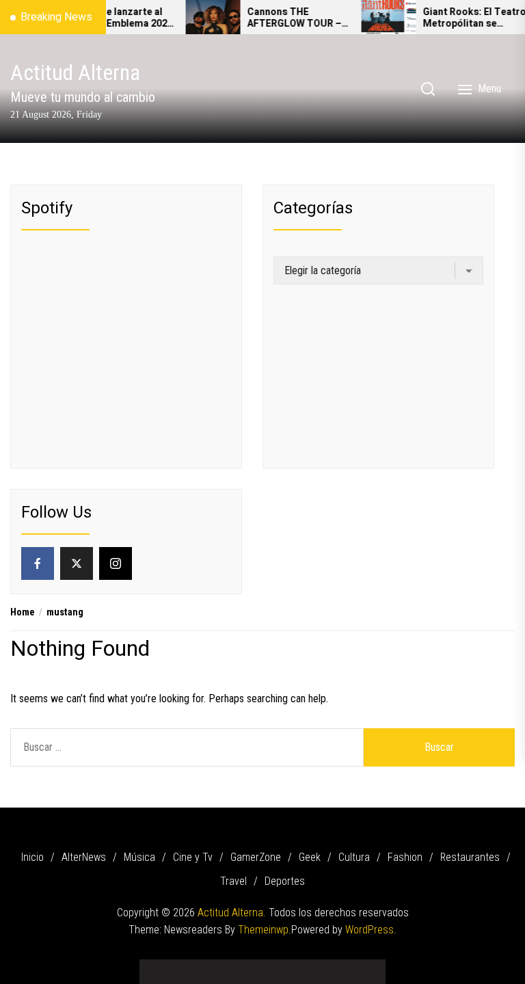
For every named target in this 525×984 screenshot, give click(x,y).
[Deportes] (365, 966)
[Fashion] (303, 966)
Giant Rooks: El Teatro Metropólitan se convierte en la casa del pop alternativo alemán (463, 18)
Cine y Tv (193, 857)
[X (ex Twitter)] (76, 563)
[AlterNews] (180, 966)
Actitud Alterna (75, 72)
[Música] (201, 966)
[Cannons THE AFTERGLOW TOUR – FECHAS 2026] (201, 17)
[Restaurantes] (324, 966)
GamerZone (255, 857)
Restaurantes (470, 857)
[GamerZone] (242, 966)
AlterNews (84, 857)
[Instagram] (115, 563)
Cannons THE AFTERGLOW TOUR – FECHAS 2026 (283, 18)
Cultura (354, 857)
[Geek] (262, 966)
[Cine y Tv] (221, 966)
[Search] (428, 89)
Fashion (405, 857)
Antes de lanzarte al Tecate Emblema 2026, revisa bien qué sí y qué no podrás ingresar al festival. (112, 18)
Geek (310, 857)
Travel (233, 881)
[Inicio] (160, 966)
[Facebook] (37, 563)
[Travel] (344, 966)
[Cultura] (283, 966)
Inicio (32, 857)
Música (139, 857)
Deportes (285, 881)
